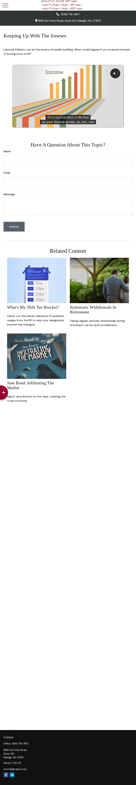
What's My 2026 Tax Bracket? (33, 307)
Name (7, 151)
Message (9, 194)
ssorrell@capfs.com (15, 769)
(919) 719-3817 (70, 14)
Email (7, 173)
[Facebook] (6, 774)
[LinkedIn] (12, 774)
